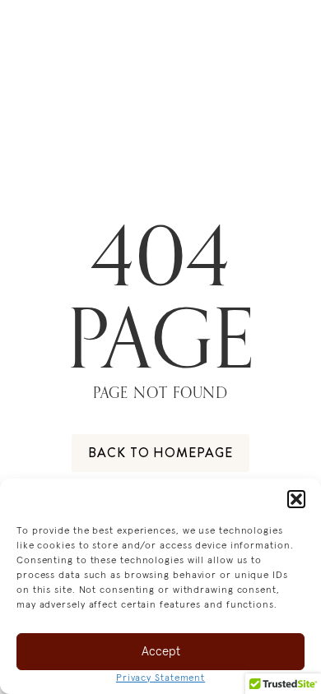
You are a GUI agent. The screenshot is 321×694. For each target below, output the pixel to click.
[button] (296, 499)
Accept (161, 651)
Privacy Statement (160, 678)
